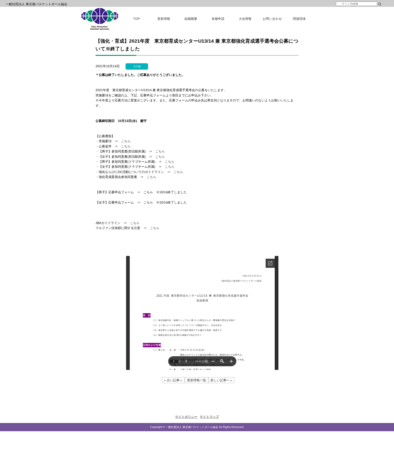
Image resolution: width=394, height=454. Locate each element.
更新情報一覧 (196, 380)
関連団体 (299, 19)
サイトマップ (209, 416)
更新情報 (163, 19)
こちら (126, 141)
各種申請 (218, 19)
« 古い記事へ (173, 380)
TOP (136, 19)
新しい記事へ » (221, 380)
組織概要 (190, 19)
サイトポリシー (186, 416)
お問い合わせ (272, 19)
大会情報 (245, 19)
